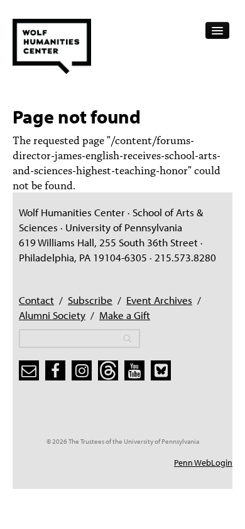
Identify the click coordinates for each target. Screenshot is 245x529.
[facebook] (55, 370)
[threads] (108, 370)
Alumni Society (52, 315)
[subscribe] (29, 370)
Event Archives (159, 299)
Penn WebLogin (203, 462)
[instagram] (82, 370)
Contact (36, 299)
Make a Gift (124, 315)
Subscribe (90, 299)
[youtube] (134, 370)
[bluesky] (161, 370)
